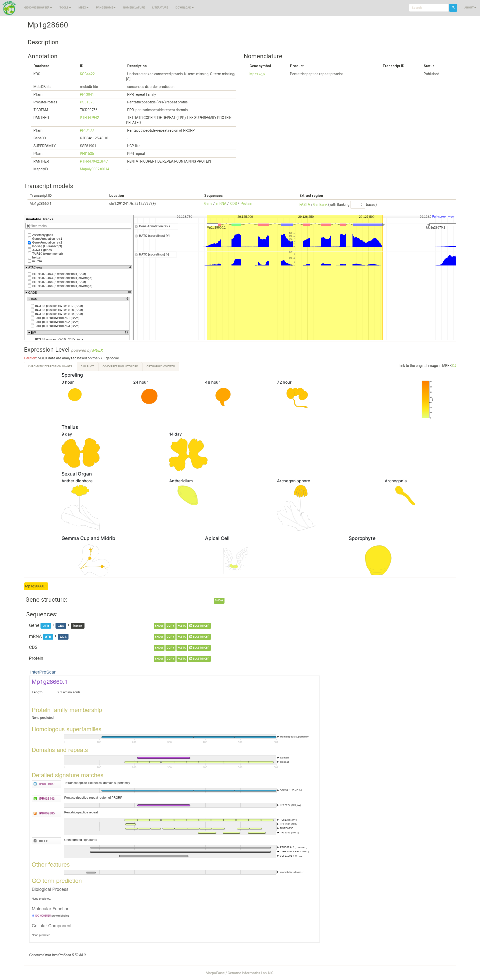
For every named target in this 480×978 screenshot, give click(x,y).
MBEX (97, 350)
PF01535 (87, 154)
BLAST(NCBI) (201, 625)
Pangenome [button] (104, 7)
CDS (233, 204)
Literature (160, 7)
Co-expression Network (120, 366)
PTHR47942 (89, 118)
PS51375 (87, 102)
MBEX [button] (82, 7)
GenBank (320, 205)
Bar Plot (87, 366)
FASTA (305, 205)
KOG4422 (87, 74)
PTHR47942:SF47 (94, 161)
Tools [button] (64, 7)
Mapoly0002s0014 (94, 169)
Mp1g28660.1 (36, 586)
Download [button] (183, 7)
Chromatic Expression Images (50, 366)
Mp (257, 74)
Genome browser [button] (37, 7)
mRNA (221, 204)
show (219, 600)
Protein (246, 204)
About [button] (469, 7)
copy (170, 625)
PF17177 (87, 130)
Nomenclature (134, 7)
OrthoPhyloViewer (160, 366)
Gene (208, 204)
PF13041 (87, 94)
